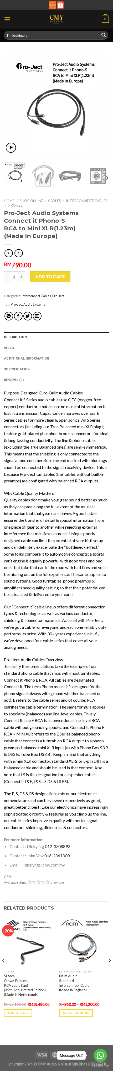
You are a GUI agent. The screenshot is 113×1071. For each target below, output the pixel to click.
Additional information (26, 358)
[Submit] (103, 35)
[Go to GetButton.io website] (100, 1065)
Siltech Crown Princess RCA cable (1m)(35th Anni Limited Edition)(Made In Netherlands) (25, 985)
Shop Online (31, 201)
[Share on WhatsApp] (8, 316)
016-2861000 (57, 855)
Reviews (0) (14, 380)
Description (15, 337)
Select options (76, 1012)
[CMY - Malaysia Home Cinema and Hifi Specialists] (57, 19)
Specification (17, 369)
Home (9, 201)
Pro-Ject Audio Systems (28, 304)
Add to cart (50, 276)
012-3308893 (57, 846)
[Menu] (7, 19)
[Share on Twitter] (27, 316)
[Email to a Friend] (37, 316)
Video (9, 348)
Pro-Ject (16, 205)
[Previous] (12, 105)
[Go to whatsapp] (100, 1055)
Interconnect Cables (86, 201)
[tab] (56, 337)
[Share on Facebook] (18, 316)
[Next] (100, 105)
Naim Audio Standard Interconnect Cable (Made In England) (74, 983)
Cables (54, 201)
